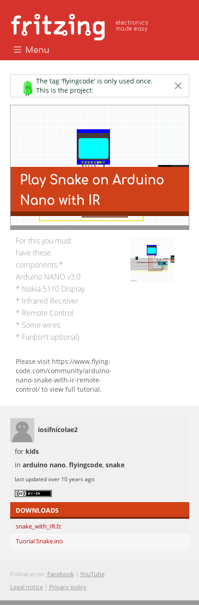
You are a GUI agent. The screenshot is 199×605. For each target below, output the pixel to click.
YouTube (92, 574)
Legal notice (26, 587)
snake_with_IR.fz (38, 526)
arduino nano (44, 464)
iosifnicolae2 (58, 429)
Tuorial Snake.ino (39, 541)
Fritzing (81, 25)
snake (115, 464)
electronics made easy (132, 26)
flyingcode (85, 464)
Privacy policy (68, 587)
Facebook (60, 574)
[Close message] (178, 86)
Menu (36, 50)
